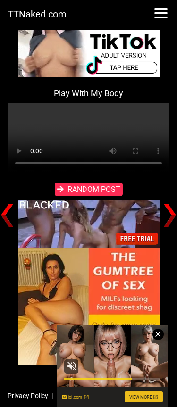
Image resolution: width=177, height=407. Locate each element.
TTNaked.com (37, 14)
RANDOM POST (93, 189)
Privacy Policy (28, 395)
